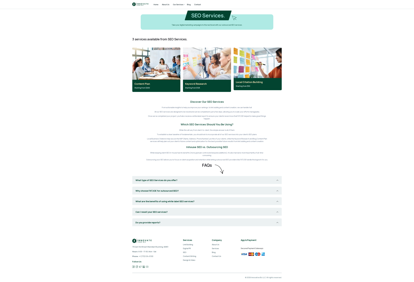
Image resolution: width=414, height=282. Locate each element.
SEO (184, 252)
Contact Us (216, 256)
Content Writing (189, 256)
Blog (214, 252)
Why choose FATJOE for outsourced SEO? (157, 190)
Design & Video (189, 260)
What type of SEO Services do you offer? (156, 180)
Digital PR (187, 248)
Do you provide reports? (148, 222)
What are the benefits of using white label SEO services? (165, 201)
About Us (215, 244)
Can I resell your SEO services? (152, 211)
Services (215, 248)
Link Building (188, 244)
